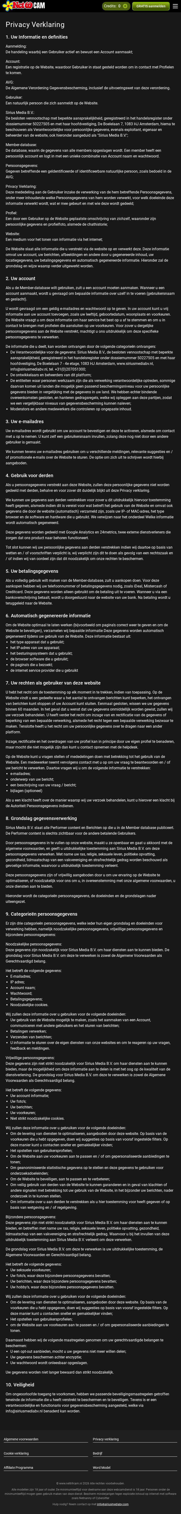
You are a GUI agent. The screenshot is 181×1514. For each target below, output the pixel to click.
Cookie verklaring (16, 1453)
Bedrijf (97, 1453)
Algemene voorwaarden (21, 1439)
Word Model (101, 1467)
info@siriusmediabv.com (113, 1504)
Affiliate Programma (18, 1467)
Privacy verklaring (106, 1439)
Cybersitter (102, 1498)
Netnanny (85, 1498)
